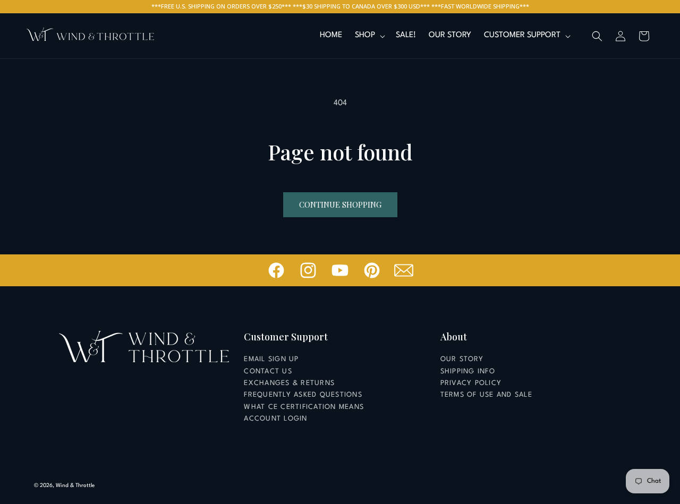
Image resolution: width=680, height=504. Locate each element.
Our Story (461, 359)
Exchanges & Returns (289, 383)
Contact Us (268, 371)
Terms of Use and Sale (486, 394)
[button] (368, 36)
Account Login (275, 418)
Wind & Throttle (75, 485)
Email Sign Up (271, 359)
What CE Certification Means (304, 407)
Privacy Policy (471, 383)
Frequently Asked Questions (303, 394)
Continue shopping (340, 204)
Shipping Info (467, 371)
